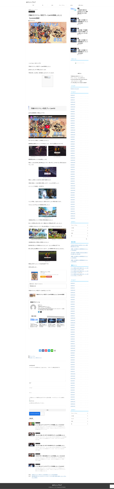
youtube (31, 357)
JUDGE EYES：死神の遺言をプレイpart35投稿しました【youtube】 (50, 455)
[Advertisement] (47, 52)
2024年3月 (73, 123)
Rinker (44, 272)
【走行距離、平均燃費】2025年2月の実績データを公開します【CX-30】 (52, 325)
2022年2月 (73, 181)
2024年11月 (73, 104)
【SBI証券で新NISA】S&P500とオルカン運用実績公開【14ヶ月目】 (34, 325)
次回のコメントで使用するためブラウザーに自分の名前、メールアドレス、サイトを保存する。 (46, 398)
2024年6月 (73, 116)
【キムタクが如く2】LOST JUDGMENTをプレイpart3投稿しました (49, 445)
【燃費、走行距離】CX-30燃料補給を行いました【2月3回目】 (82, 52)
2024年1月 (73, 127)
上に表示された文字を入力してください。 (37, 403)
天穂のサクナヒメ (39, 357)
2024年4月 (73, 120)
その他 (71, 5)
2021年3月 (73, 206)
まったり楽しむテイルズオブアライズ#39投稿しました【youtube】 (49, 424)
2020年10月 (73, 218)
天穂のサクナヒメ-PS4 (45, 271)
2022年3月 (73, 178)
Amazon (43, 276)
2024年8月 (73, 111)
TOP (33, 5)
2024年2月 (73, 125)
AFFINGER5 (63, 487)
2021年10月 (73, 190)
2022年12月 (73, 157)
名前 (30, 382)
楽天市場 (49, 276)
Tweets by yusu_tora (75, 88)
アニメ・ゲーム (61, 5)
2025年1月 (73, 99)
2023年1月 (73, 155)
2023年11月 (73, 132)
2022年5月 (73, 174)
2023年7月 (73, 141)
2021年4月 (73, 204)
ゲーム (34, 357)
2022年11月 (73, 160)
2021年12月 (73, 185)
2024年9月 (73, 109)
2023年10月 (73, 134)
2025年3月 (73, 95)
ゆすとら (80, 269)
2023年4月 (73, 148)
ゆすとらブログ (31, 2)
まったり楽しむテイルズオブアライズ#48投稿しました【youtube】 (49, 466)
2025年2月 (73, 97)
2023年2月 (73, 153)
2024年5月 (73, 118)
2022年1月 (73, 183)
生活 (52, 5)
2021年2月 (73, 208)
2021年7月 (73, 197)
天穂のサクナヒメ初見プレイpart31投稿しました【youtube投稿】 (45, 474)
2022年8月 (73, 167)
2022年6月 (73, 171)
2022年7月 (73, 169)
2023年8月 (73, 139)
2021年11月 (73, 376)
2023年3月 (73, 150)
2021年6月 (73, 199)
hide (49, 77)
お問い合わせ (80, 5)
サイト (30, 392)
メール (30, 387)
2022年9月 (73, 164)
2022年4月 (73, 176)
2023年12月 (73, 318)
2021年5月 (73, 201)
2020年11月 (73, 215)
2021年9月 (73, 192)
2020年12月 (73, 213)
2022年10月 (73, 162)
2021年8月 (73, 194)
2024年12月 (73, 102)
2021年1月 (73, 211)
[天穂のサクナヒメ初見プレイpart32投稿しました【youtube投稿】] (49, 350)
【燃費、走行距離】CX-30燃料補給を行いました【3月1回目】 (43, 325)
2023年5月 (73, 146)
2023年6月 (73, 143)
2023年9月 (73, 136)
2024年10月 (73, 106)
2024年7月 (73, 113)
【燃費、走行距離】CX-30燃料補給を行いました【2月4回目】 (61, 325)
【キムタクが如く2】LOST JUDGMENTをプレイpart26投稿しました (50, 435)
